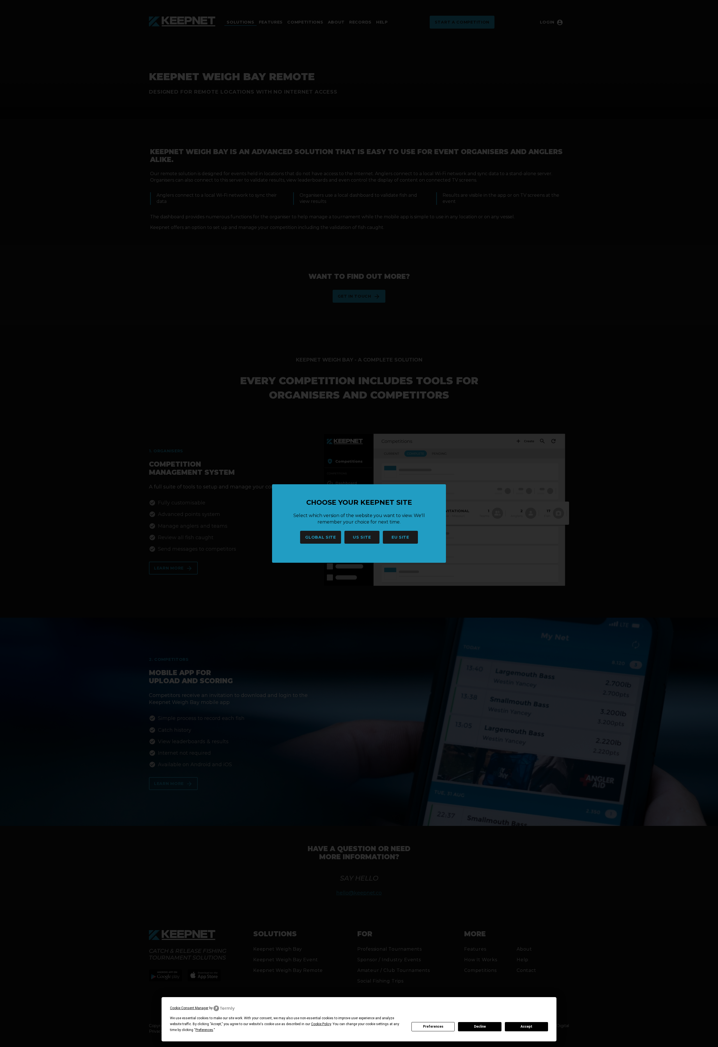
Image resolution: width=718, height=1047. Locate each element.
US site (362, 537)
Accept (526, 1027)
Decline (480, 1027)
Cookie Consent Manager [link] (189, 1008)
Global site (320, 537)
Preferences (433, 1027)
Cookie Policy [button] (321, 1024)
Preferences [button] (204, 1030)
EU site (400, 537)
